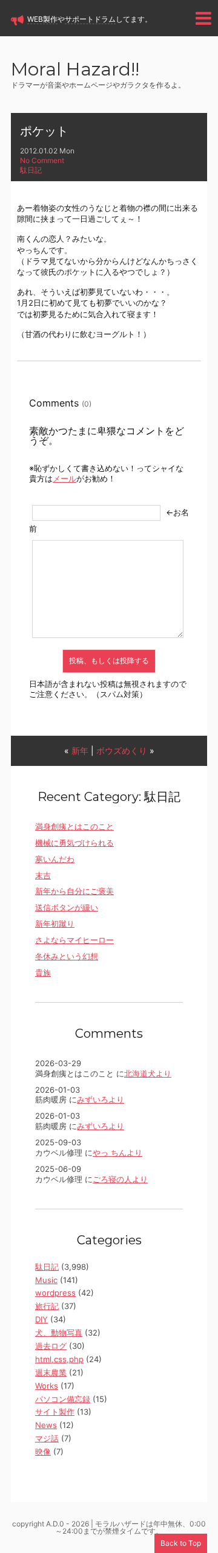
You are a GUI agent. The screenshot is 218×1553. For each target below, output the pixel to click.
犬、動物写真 (58, 1332)
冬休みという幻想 (66, 956)
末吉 (43, 875)
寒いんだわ (54, 859)
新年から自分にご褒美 (74, 891)
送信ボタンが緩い (66, 907)
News (46, 1425)
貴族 (43, 972)
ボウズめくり (121, 750)
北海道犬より (147, 1073)
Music (46, 1280)
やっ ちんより (117, 1152)
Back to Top (180, 1543)
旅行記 (47, 1306)
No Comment (42, 160)
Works (46, 1386)
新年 (79, 750)
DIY (41, 1319)
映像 (43, 1451)
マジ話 (47, 1438)
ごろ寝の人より (120, 1179)
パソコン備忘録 (62, 1399)
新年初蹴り (54, 923)
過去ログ (51, 1346)
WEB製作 (42, 19)
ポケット (44, 131)
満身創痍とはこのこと (74, 826)
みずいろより (100, 1099)
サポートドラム (90, 19)
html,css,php (59, 1359)
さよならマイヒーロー (74, 940)
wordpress (55, 1292)
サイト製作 (54, 1411)
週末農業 (51, 1372)
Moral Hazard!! (75, 70)
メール (64, 478)
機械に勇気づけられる (74, 842)
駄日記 (31, 170)
